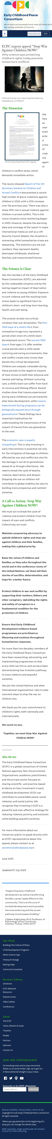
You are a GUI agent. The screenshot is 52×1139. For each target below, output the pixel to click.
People (6, 1035)
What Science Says (11, 955)
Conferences (8, 1006)
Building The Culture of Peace (16, 945)
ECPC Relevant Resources (9, 990)
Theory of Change (11, 959)
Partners (7, 1040)
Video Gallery (9, 1002)
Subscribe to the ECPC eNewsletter (19, 1086)
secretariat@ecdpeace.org (18, 847)
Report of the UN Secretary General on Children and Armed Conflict (23, 188)
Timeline (7, 1030)
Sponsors (7, 1045)
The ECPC (7, 1021)
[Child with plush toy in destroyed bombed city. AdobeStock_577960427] (24, 80)
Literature (7, 983)
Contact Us (8, 1050)
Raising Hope (9, 964)
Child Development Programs (16, 950)
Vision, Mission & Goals (13, 1025)
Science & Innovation (12, 969)
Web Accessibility (10, 1109)
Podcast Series (9, 997)
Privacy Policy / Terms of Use (31, 1109)
